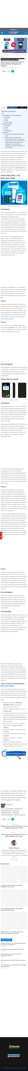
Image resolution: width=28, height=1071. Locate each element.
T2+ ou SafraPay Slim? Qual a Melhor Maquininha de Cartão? (12, 909)
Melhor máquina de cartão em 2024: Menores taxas (13, 960)
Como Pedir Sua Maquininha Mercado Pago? (14, 135)
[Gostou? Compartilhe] (12, 107)
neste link (17, 800)
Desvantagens (8, 122)
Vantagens (7, 117)
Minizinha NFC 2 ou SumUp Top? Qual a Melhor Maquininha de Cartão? (12, 932)
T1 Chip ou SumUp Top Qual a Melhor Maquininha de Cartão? (11, 886)
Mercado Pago (21, 58)
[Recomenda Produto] (14, 1056)
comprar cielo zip (19, 808)
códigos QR (4, 240)
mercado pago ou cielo (6, 812)
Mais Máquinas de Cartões (13, 58)
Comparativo (6, 58)
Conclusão (5, 132)
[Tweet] (22, 107)
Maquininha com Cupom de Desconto (18, 1068)
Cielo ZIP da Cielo (7, 124)
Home (2, 54)
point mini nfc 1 (15, 812)
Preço (6, 120)
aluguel (3, 536)
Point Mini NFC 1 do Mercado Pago (12, 115)
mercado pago (16, 810)
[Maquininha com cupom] (14, 1048)
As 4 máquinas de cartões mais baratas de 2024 (12, 949)
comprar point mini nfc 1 (6, 810)
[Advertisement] (14, 14)
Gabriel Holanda (5, 67)
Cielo (2, 58)
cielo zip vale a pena (9, 808)
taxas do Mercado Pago (7, 319)
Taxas (6, 119)
